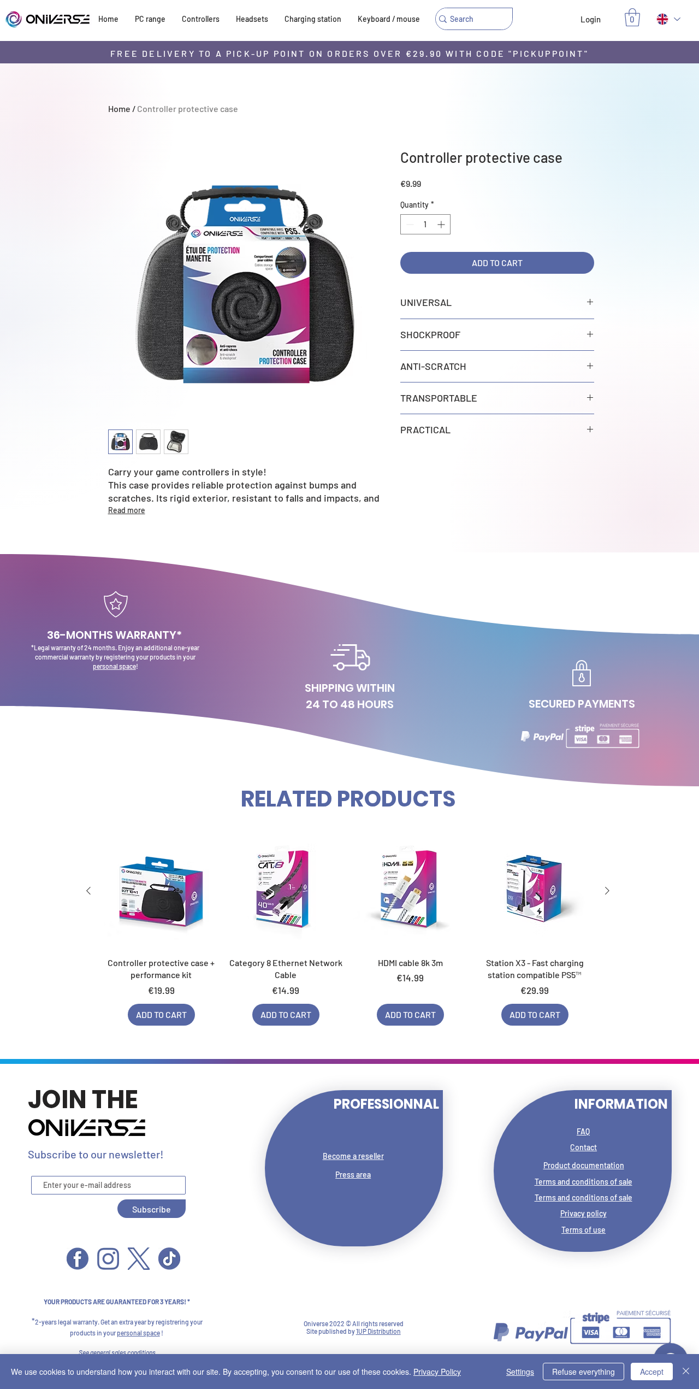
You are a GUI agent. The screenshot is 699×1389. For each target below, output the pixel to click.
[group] (348, 930)
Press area (353, 1174)
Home (119, 108)
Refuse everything (583, 1371)
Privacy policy (583, 1213)
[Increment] (442, 224)
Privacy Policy (437, 1371)
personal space (114, 666)
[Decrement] (409, 224)
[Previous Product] (88, 890)
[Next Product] (607, 890)
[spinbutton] (425, 224)
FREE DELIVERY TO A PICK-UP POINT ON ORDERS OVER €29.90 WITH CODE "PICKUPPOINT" (349, 53)
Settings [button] (520, 1371)
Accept (652, 1371)
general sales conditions (123, 1352)
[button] (632, 17)
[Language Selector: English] (668, 19)
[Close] (685, 1371)
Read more (126, 510)
